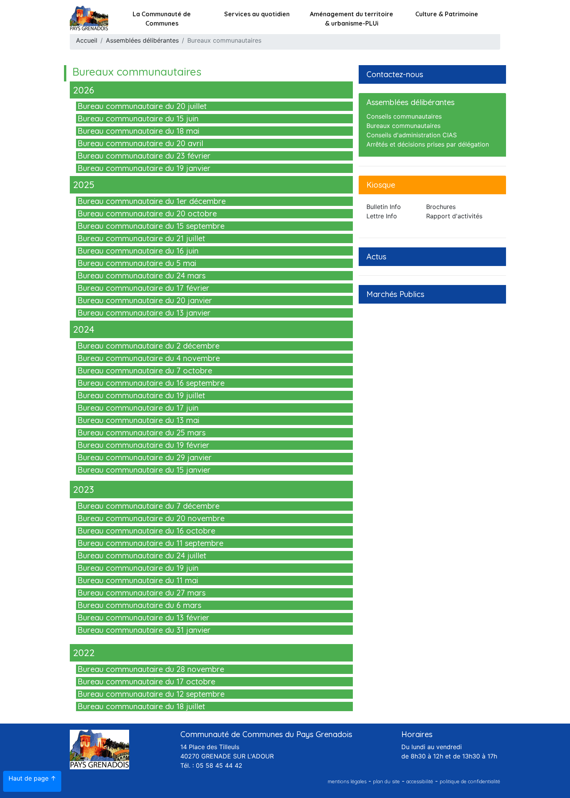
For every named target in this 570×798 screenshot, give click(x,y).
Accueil (86, 40)
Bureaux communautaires (403, 126)
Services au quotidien (257, 14)
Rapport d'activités (454, 216)
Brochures (441, 207)
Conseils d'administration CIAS (411, 135)
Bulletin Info (383, 207)
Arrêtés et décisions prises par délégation (427, 144)
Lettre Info (381, 216)
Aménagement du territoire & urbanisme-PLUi (351, 18)
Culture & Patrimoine (446, 14)
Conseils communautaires (404, 116)
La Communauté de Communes (162, 18)
